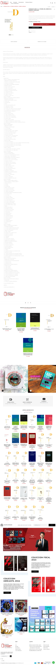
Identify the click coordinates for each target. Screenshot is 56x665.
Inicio (11, 2)
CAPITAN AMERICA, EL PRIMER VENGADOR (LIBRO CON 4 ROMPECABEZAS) (7, 614)
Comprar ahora (35, 27)
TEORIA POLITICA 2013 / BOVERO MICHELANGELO (15, 445)
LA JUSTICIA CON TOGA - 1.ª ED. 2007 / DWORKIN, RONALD (7, 329)
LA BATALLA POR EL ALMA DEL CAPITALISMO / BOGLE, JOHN (40, 498)
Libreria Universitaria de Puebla (10, 663)
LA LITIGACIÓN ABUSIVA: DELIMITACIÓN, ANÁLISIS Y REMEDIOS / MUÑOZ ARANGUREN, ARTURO (21, 329)
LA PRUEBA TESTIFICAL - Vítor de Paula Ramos (49, 329)
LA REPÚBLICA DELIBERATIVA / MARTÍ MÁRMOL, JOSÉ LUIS (48, 481)
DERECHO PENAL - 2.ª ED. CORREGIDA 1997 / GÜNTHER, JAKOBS (23, 445)
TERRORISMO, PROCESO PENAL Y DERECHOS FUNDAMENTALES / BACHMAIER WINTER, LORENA (28, 354)
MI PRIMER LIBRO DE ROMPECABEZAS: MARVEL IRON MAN (21, 614)
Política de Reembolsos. (46, 646)
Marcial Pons (33, 32)
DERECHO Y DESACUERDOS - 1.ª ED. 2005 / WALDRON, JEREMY (24, 481)
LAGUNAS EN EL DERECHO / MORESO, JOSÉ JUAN (15, 480)
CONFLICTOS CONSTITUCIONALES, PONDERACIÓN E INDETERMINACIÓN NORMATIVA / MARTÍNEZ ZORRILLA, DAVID (49, 500)
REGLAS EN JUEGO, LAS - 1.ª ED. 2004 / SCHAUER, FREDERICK (48, 445)
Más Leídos (15, 2)
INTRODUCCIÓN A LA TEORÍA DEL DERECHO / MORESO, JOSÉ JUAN (15, 463)
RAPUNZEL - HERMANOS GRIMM (7, 635)
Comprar (42, 630)
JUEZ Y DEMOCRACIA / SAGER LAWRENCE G (32, 498)
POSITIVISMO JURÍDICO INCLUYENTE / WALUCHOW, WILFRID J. (7, 518)
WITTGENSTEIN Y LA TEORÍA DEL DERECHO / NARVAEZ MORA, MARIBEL (40, 445)
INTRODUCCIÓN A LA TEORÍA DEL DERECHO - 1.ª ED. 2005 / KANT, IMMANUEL (48, 464)
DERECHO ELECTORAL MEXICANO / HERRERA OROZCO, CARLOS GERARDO (7, 445)
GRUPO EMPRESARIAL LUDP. (20, 663)
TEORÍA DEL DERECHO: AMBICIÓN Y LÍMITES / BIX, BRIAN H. (15, 498)
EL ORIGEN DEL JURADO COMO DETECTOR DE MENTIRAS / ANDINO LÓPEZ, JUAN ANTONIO (35, 329)
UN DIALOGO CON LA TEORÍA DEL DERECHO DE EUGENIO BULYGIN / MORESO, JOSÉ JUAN (23, 517)
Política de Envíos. (45, 647)
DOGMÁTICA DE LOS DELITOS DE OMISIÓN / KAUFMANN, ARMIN (7, 498)
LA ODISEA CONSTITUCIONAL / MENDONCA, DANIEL (7, 464)
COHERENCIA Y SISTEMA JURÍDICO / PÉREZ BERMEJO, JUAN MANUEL (40, 481)
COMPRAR (14, 378)
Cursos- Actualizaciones (14, 3)
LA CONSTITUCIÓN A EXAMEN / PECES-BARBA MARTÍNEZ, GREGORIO (32, 464)
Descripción (27, 47)
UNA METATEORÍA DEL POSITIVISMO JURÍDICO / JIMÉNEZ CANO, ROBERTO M (32, 517)
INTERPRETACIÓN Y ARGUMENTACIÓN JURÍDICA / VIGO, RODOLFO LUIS (49, 427)
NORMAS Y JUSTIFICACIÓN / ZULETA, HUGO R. (40, 518)
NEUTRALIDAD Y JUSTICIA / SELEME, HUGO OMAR (24, 464)
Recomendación (21, 2)
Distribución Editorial (29, 2)
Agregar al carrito (44, 24)
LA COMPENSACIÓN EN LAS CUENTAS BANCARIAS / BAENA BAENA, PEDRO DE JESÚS (32, 447)
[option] (11, 401)
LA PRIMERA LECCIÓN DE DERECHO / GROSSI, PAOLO (23, 499)
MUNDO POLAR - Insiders (21, 632)
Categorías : (30, 32)
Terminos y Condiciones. (46, 649)
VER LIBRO (7, 592)
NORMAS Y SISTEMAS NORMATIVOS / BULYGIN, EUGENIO (7, 481)
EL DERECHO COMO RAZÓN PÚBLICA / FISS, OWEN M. (15, 517)
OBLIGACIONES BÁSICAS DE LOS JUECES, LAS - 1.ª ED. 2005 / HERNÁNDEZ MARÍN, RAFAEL (32, 481)
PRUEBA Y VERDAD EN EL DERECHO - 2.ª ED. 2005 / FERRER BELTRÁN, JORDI (40, 464)
